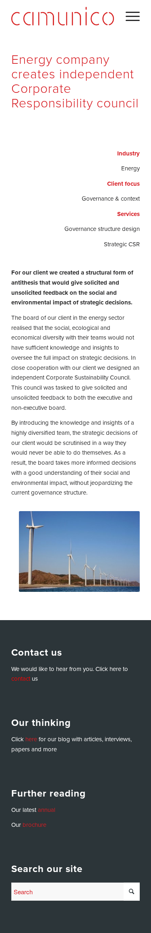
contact (20, 678)
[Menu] (129, 16)
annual (46, 809)
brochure (34, 824)
